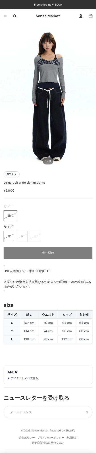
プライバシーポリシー (50, 437)
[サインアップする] (86, 412)
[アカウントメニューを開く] (81, 16)
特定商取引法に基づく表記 (48, 443)
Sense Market (40, 430)
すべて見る (31, 378)
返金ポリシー (27, 437)
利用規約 (72, 437)
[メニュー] (5, 16)
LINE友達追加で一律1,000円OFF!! (27, 271)
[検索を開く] (15, 16)
